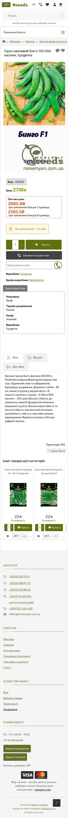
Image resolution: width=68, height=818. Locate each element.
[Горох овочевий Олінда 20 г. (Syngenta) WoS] (61, 536)
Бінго (62, 450)
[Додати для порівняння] (59, 51)
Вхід (5, 692)
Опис (16, 357)
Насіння (30, 41)
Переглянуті (10, 703)
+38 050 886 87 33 (20, 583)
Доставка (18, 366)
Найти (62, 15)
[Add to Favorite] (63, 50)
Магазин (15, 41)
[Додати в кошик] (43, 245)
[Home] (4, 41)
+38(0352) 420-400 (20, 608)
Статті (7, 667)
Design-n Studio (39, 805)
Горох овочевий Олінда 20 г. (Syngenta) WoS (49, 471)
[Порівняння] (10, 709)
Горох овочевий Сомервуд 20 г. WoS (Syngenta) (18, 471)
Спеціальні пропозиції (16, 656)
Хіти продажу (11, 650)
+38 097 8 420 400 (20, 596)
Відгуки (37, 357)
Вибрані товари (12, 698)
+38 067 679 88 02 (20, 589)
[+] (22, 244)
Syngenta (26, 273)
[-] (9, 244)
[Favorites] (47, 4)
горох (54, 450)
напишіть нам (43, 789)
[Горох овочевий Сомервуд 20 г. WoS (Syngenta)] (30, 536)
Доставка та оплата (15, 661)
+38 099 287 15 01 (19, 576)
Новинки (8, 644)
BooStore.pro (49, 808)
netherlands (36, 280)
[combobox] (35, 15)
